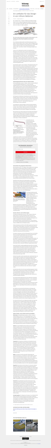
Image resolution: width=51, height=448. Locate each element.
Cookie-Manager (30, 440)
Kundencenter (14, 440)
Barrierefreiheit (23, 440)
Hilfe (12, 440)
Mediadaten (17, 440)
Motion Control (32, 8)
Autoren (40, 440)
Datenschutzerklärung (19, 157)
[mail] (8, 19)
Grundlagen (41, 8)
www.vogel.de (39, 443)
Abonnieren (25, 152)
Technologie (10, 8)
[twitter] (8, 14)
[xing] (8, 16)
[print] (8, 21)
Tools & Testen (37, 8)
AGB (10, 440)
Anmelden (41, 1)
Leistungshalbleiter (16, 8)
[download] (8, 23)
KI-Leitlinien (37, 440)
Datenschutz (20, 440)
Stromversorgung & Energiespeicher (24, 8)
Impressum (27, 440)
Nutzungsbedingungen (19, 156)
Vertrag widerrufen (34, 440)
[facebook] (8, 13)
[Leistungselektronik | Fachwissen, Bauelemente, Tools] (7, 8)
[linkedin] (8, 18)
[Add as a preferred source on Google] (25, 438)
